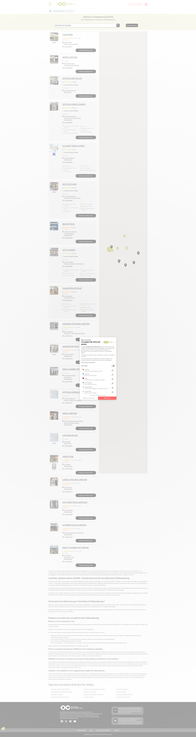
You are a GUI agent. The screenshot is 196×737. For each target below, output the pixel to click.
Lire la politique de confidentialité (88, 362)
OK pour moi (107, 398)
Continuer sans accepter (89, 398)
